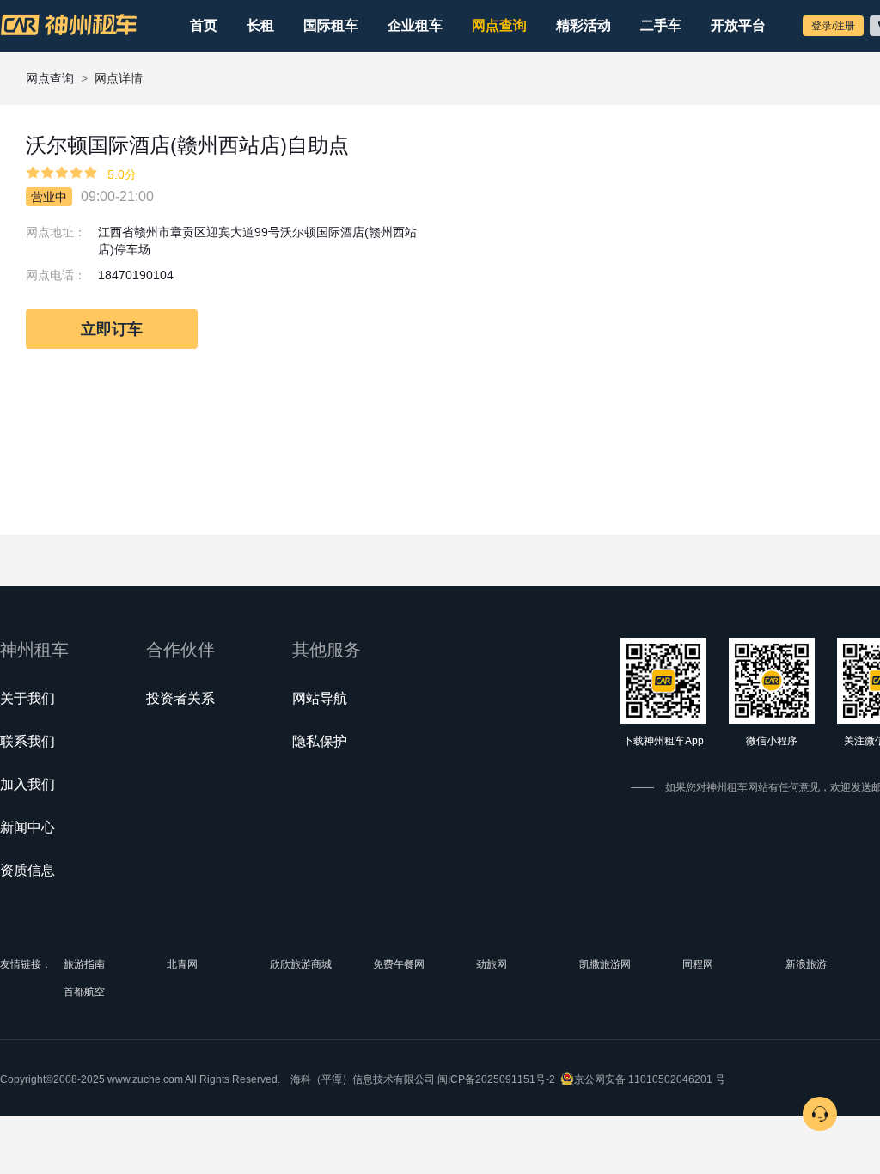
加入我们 (27, 784)
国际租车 (330, 25)
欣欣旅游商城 (301, 964)
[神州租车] (69, 25)
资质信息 (27, 870)
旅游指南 (84, 964)
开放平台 (738, 25)
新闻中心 (27, 827)
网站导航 (319, 698)
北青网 (182, 964)
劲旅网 (491, 964)
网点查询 (499, 25)
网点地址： (56, 232)
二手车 (660, 25)
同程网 (697, 964)
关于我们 (27, 698)
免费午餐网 (399, 964)
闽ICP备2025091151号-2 (496, 1079)
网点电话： (56, 275)
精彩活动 (583, 25)
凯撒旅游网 (605, 964)
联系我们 (27, 741)
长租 (260, 25)
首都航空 (84, 992)
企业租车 (415, 25)
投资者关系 (180, 698)
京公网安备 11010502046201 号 (649, 1079)
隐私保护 (319, 741)
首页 (203, 25)
